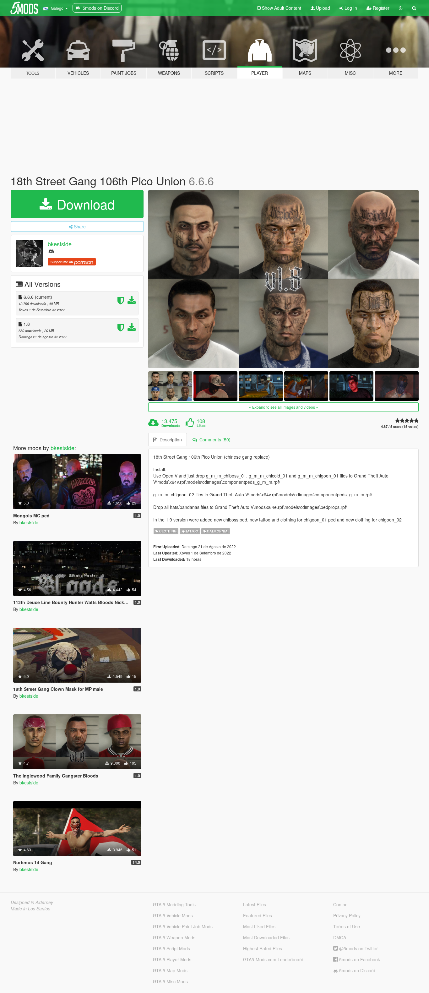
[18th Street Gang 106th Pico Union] (283, 279)
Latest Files (254, 904)
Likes (201, 426)
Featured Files (257, 915)
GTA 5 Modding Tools (174, 904)
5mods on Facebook (359, 959)
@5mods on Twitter (358, 948)
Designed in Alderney (32, 902)
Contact (341, 904)
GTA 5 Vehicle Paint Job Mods (183, 926)
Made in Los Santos (30, 908)
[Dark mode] (400, 8)
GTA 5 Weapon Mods (174, 937)
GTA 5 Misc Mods (170, 981)
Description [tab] (169, 439)
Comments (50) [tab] (214, 439)
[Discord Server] (51, 250)
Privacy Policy (347, 915)
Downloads (170, 426)
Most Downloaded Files (266, 937)
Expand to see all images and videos (283, 407)
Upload (322, 8)
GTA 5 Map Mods (170, 970)
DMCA (339, 937)
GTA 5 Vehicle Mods (173, 915)
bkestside (60, 244)
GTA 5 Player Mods (172, 959)
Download (84, 203)
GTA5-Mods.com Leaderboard (273, 959)
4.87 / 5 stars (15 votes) (400, 426)
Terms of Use (346, 926)
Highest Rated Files (262, 948)
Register (380, 8)
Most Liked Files (259, 926)
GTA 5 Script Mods (171, 948)
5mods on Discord (356, 970)
